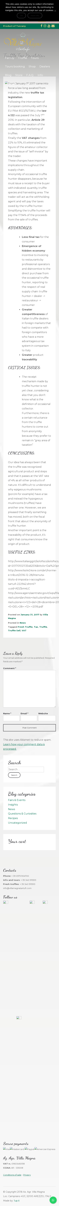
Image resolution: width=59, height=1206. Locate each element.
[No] (55, 10)
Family (9, 58)
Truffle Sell (14, 630)
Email (24, 713)
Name (7, 713)
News (23, 623)
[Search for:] (26, 769)
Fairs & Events (16, 800)
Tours (35, 58)
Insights (13, 804)
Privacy (27, 1175)
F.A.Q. (30, 75)
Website (43, 713)
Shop (32, 66)
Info (40, 75)
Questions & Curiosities (22, 813)
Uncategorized (17, 822)
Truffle (22, 58)
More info (35, 15)
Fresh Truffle (25, 627)
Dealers (44, 66)
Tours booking (15, 66)
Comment (9, 668)
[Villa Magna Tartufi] (22, 51)
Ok (21, 15)
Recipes (13, 818)
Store (18, 75)
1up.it (17, 1200)
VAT (24, 630)
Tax (36, 627)
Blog (8, 75)
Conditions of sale (12, 1175)
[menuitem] (10, 83)
